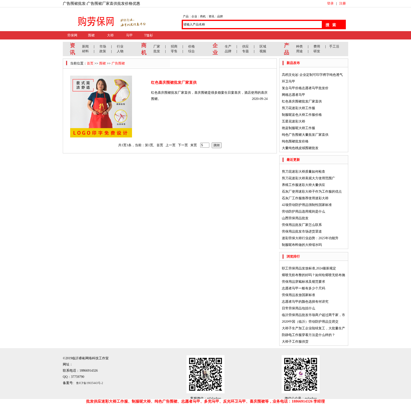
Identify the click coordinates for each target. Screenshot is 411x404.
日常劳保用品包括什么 (298, 308)
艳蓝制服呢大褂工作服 (298, 128)
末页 (193, 145)
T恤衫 (148, 35)
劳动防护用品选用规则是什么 (303, 211)
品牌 (220, 16)
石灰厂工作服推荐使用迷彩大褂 (305, 198)
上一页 (171, 145)
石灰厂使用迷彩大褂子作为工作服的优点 (312, 191)
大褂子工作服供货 (295, 341)
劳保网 (72, 35)
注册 (342, 3)
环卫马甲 (288, 81)
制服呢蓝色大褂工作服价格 (302, 115)
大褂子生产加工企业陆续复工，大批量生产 (313, 328)
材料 (85, 51)
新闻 (85, 46)
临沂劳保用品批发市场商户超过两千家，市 (313, 315)
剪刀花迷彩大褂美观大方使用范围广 (308, 178)
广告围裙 (118, 63)
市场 (102, 46)
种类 (299, 46)
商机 (203, 16)
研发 (316, 51)
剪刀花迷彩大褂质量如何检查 (303, 171)
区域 (262, 46)
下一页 (183, 145)
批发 (156, 51)
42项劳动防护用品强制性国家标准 (307, 205)
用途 (299, 51)
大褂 (110, 35)
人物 (120, 51)
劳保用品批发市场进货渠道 (302, 231)
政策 (102, 51)
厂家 (156, 46)
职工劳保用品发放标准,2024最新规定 (309, 268)
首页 (90, 63)
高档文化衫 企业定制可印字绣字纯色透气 (312, 75)
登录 (330, 3)
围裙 (91, 35)
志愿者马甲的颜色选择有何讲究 (305, 301)
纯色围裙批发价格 (295, 141)
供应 (245, 46)
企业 (194, 16)
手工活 (334, 46)
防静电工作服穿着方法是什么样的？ (308, 335)
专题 (245, 51)
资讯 (211, 16)
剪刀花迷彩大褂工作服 (298, 108)
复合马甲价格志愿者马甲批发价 (305, 88)
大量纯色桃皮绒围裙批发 (300, 148)
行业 (120, 46)
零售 (174, 51)
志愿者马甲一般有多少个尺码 (303, 288)
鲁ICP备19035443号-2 (89, 383)
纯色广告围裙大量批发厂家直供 (305, 134)
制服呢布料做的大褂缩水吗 (302, 245)
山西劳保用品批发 (295, 218)
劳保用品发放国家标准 (298, 295)
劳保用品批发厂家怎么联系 (302, 225)
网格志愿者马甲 (293, 95)
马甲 (129, 35)
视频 (262, 51)
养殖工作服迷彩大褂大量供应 (303, 185)
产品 (186, 16)
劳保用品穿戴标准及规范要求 (303, 281)
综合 (191, 51)
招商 (174, 46)
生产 (228, 46)
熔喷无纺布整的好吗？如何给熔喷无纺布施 (313, 275)
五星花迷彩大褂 (293, 121)
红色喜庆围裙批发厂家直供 (174, 82)
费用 (316, 46)
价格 (191, 46)
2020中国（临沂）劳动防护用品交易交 (310, 321)
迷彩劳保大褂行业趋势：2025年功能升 (310, 238)
